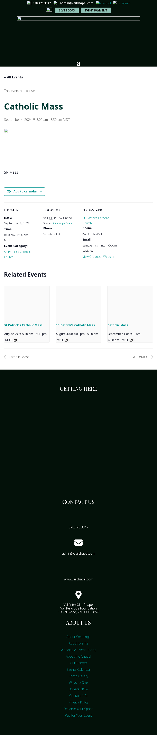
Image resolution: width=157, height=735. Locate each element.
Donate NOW (78, 689)
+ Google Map (62, 223)
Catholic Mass (118, 325)
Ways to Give (78, 682)
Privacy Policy (78, 702)
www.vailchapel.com (78, 579)
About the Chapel (78, 656)
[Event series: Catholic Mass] (131, 340)
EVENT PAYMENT (96, 10)
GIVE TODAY (66, 10)
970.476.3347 (42, 3)
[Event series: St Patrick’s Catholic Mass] (15, 340)
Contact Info (78, 695)
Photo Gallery (78, 676)
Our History (78, 663)
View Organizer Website (98, 257)
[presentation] (26, 303)
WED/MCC (141, 357)
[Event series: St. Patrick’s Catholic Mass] (66, 340)
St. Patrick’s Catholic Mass (75, 325)
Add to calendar (25, 191)
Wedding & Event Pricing (78, 650)
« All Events (13, 77)
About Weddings (78, 636)
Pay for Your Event (78, 715)
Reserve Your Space (78, 709)
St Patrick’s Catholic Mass (23, 325)
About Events (78, 643)
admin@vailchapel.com (76, 3)
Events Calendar (78, 669)
